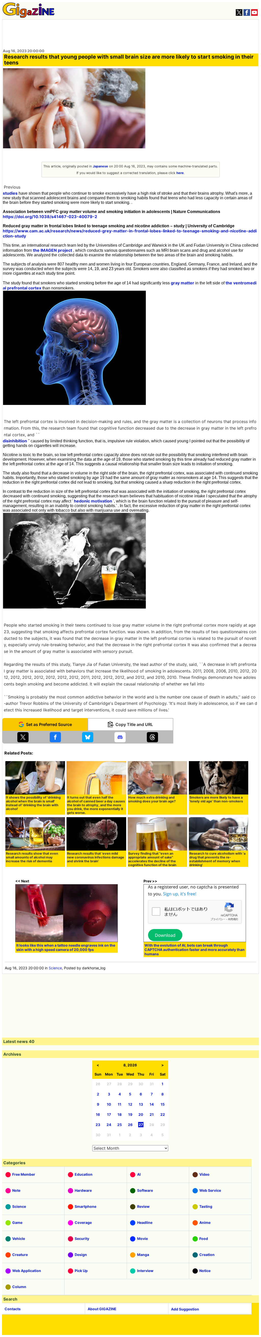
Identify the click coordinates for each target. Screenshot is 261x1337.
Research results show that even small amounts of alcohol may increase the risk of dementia (32, 857)
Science (55, 968)
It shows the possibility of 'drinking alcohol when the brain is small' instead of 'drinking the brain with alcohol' (33, 803)
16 (98, 1114)
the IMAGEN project (52, 250)
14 (152, 1104)
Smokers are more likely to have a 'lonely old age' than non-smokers (216, 799)
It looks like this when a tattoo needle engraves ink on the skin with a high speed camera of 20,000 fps (65, 947)
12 (130, 1104)
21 (152, 1114)
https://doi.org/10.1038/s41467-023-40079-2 (50, 216)
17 (109, 1114)
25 (119, 1124)
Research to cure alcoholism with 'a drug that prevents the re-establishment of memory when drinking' (217, 859)
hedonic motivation (93, 501)
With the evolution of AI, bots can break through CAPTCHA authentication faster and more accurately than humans (195, 949)
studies (10, 193)
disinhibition (15, 440)
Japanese (100, 166)
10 (109, 1104)
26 (130, 1124)
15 (163, 1104)
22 (162, 1114)
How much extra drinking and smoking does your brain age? (152, 799)
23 (98, 1124)
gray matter (182, 282)
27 (141, 1124)
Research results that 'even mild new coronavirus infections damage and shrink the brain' (95, 857)
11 (119, 1104)
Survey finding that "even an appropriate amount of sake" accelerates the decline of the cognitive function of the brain (152, 859)
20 (140, 1114)
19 (130, 1114)
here (180, 173)
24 (109, 1124)
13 (141, 1104)
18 (120, 1114)
